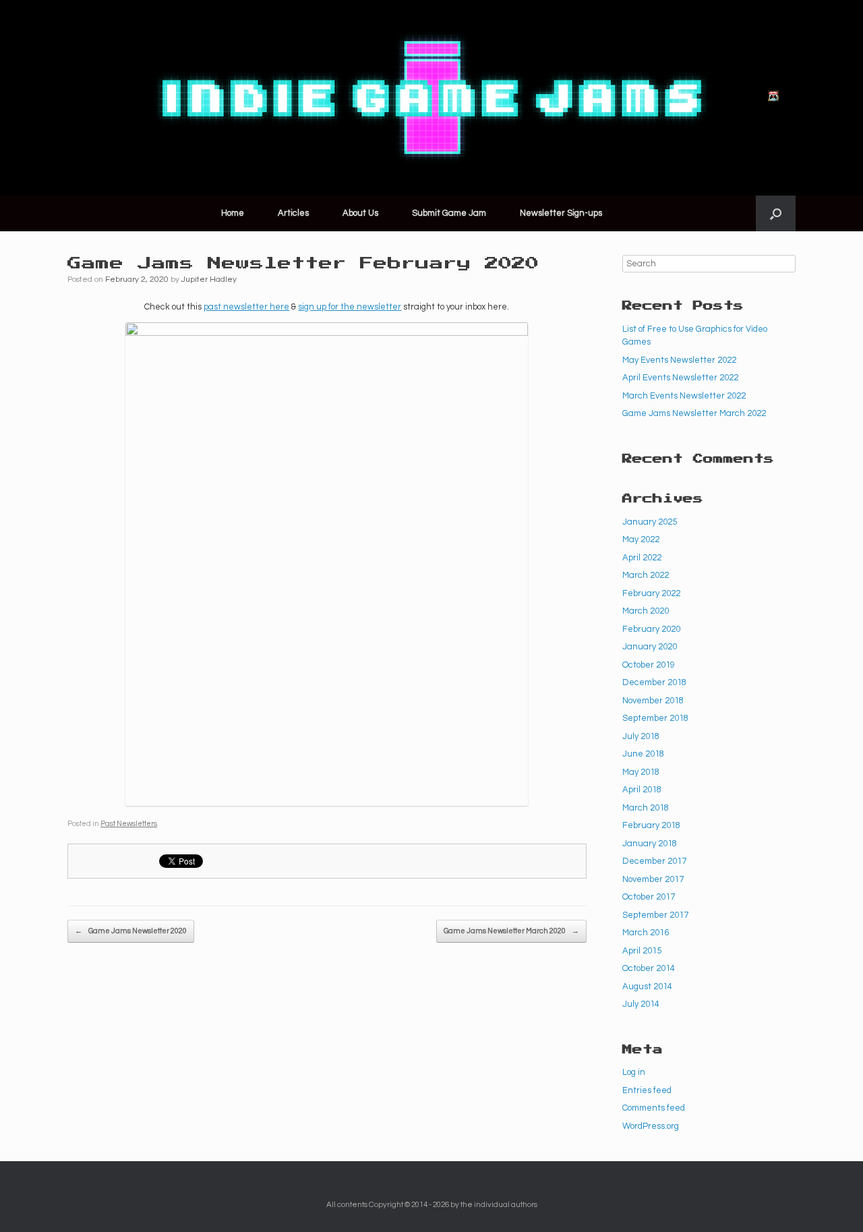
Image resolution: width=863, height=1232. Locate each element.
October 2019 (648, 665)
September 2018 (655, 718)
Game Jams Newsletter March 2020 (511, 931)
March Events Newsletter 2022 (684, 396)
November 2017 (653, 879)
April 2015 (641, 951)
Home (232, 213)
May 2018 (640, 772)
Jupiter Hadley (209, 279)
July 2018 (640, 736)
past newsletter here (246, 307)
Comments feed (653, 1108)
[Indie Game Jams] (431, 97)
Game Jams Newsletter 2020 (131, 931)
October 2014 (648, 968)
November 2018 (653, 700)
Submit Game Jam (449, 213)
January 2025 (649, 522)
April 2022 (641, 557)
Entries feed (647, 1090)
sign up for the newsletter (349, 307)
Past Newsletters (128, 823)
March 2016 (645, 932)
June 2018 (643, 754)
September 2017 (655, 915)
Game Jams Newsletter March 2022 (694, 413)
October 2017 (648, 897)
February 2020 (651, 629)
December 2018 (654, 682)
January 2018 (649, 843)
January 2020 (649, 646)
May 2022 (640, 539)
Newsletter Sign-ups (561, 213)
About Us (360, 213)
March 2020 (645, 611)
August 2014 (647, 986)
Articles (293, 213)
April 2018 (641, 789)
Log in (633, 1072)
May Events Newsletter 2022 (679, 360)
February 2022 (651, 593)
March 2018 (645, 808)
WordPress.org (650, 1126)
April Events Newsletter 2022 (680, 377)
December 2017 (654, 861)
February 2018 (651, 825)
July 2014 (640, 1004)
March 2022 (645, 575)
